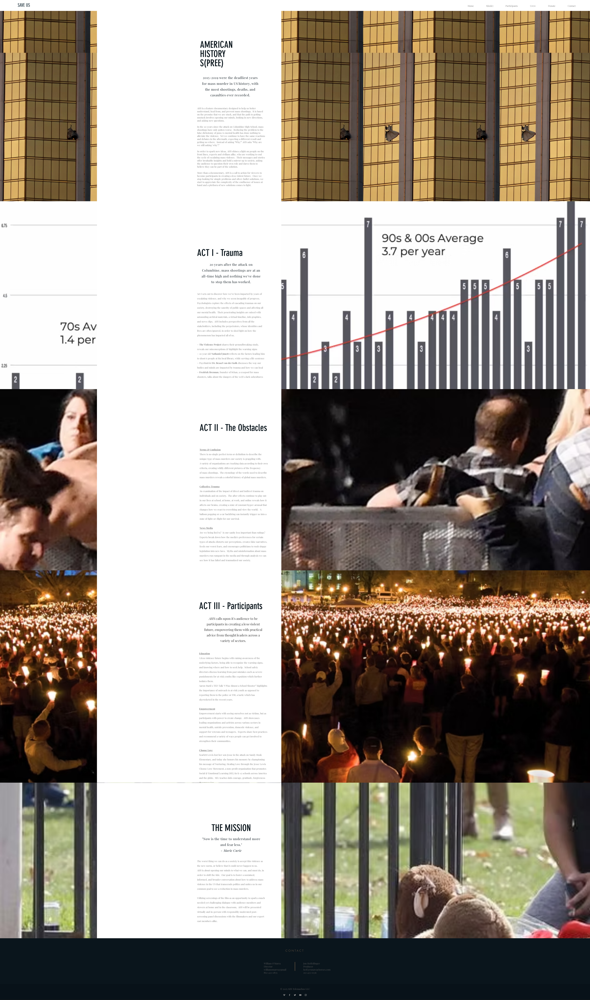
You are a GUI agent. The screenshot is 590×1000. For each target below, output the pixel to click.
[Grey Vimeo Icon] (284, 995)
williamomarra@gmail (275, 969)
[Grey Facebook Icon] (289, 995)
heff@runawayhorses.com (316, 969)
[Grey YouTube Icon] (300, 995)
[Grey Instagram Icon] (305, 995)
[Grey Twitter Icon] (295, 995)
